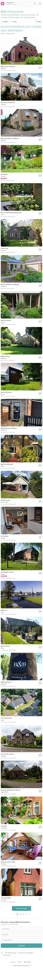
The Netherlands (27, 17)
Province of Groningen (10, 17)
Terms (19, 962)
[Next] (39, 51)
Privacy (12, 962)
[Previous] (3, 51)
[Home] (2, 953)
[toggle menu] (40, 3)
